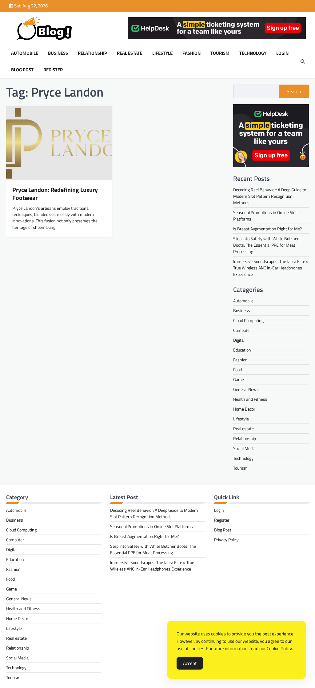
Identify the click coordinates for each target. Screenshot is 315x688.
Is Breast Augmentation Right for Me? (267, 228)
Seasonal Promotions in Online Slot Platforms (151, 526)
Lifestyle (162, 53)
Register (53, 69)
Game (238, 379)
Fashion (191, 53)
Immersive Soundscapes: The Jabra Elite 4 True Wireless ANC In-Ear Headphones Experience (271, 267)
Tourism (219, 53)
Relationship (92, 53)
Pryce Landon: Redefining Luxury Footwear (55, 193)
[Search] (302, 61)
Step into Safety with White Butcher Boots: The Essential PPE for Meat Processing (266, 245)
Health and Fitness (250, 399)
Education (242, 350)
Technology (252, 53)
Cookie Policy (279, 648)
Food (237, 369)
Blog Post (22, 69)
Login (282, 53)
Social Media (244, 448)
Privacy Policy (226, 539)
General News (246, 389)
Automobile (24, 53)
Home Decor (244, 409)
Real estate (129, 53)
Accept (190, 663)
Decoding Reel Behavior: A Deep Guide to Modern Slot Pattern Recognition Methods (269, 196)
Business (58, 53)
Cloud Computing (248, 320)
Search (294, 91)
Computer (242, 330)
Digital (239, 340)
